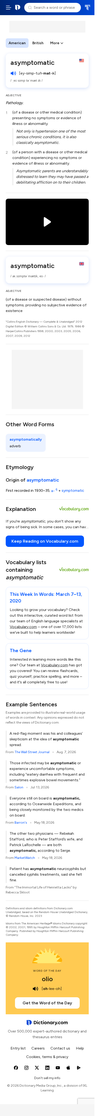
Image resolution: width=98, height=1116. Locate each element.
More (54, 43)
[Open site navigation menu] (8, 7)
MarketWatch (25, 858)
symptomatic (73, 490)
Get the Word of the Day (47, 1003)
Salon (19, 787)
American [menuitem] (17, 43)
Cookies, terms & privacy (47, 1056)
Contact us (60, 1048)
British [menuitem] (38, 43)
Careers (38, 1048)
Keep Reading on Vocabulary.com (44, 541)
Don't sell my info (47, 1078)
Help (80, 1048)
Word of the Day (47, 970)
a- (54, 490)
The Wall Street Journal (32, 752)
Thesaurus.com (87, 7)
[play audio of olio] (35, 989)
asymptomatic (43, 480)
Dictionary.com (17, 7)
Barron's (21, 823)
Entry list (18, 1048)
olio (47, 979)
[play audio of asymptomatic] (13, 73)
